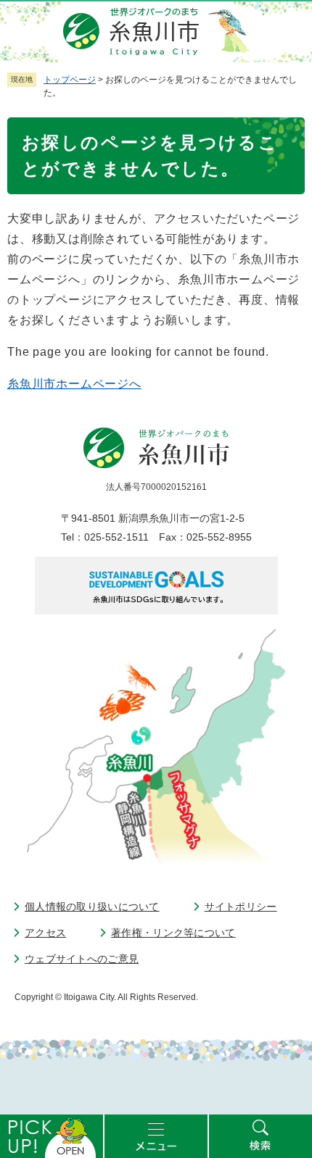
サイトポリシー (241, 906)
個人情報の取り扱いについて (92, 906)
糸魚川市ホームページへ (74, 384)
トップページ (70, 80)
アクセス (45, 932)
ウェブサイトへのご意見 (82, 959)
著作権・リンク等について (173, 932)
